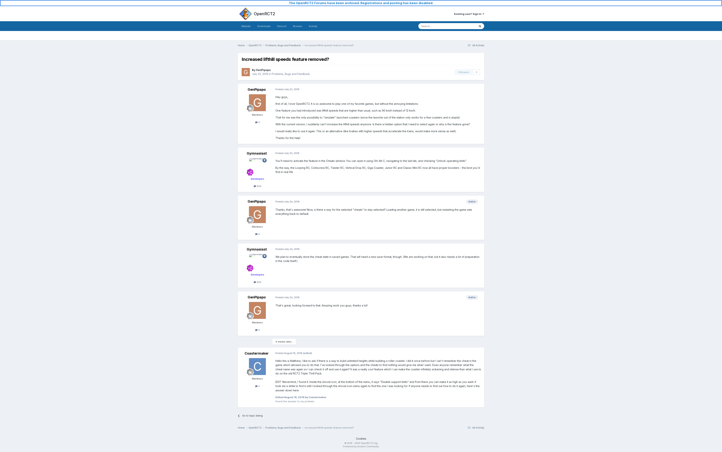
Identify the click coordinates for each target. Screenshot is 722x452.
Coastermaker (257, 353)
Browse (297, 26)
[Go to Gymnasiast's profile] (257, 166)
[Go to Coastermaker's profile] (257, 366)
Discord (281, 26)
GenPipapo (263, 70)
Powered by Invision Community (361, 446)
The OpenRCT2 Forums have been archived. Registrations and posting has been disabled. (361, 3)
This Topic (465, 26)
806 (258, 186)
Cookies (361, 438)
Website (246, 26)
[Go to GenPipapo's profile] (246, 72)
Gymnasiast (257, 153)
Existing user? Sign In (468, 13)
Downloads (264, 26)
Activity (313, 26)
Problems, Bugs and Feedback (291, 73)
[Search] (480, 26)
